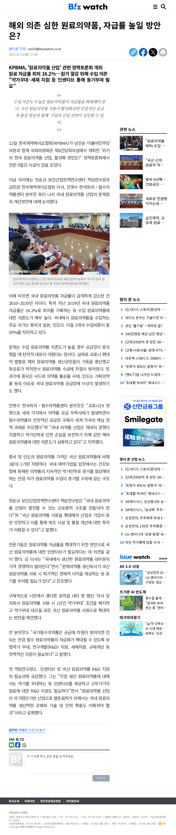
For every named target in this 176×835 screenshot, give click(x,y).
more (163, 558)
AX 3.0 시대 (129, 566)
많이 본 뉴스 (130, 299)
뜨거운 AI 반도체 (133, 591)
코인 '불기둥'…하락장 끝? (144, 325)
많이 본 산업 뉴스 (132, 459)
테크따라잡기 (130, 617)
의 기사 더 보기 (27, 730)
